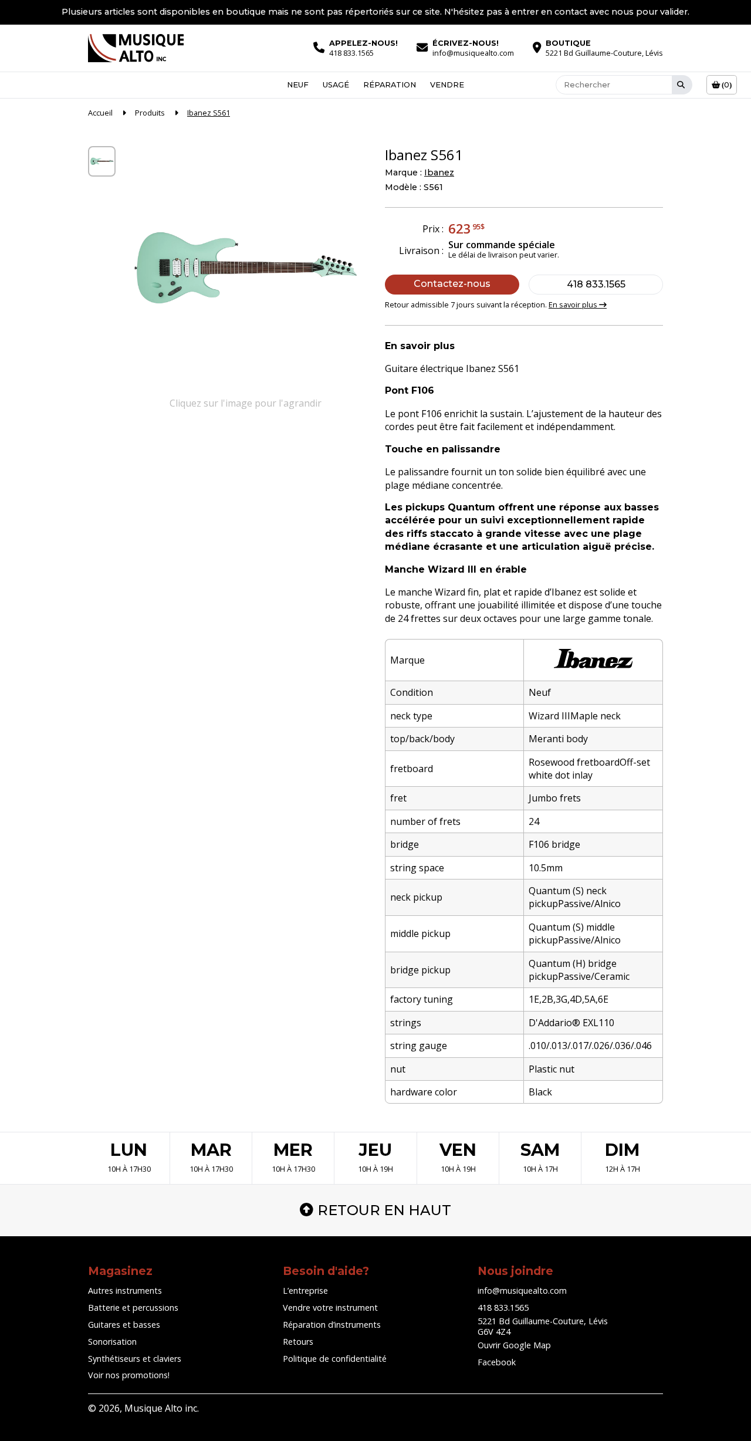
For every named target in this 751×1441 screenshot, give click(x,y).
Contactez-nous (452, 283)
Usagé (336, 84)
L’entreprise (305, 1290)
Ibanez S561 (208, 112)
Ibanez (439, 172)
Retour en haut (384, 1210)
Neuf (298, 84)
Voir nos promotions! (129, 1375)
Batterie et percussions (133, 1307)
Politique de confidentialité (335, 1358)
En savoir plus (574, 304)
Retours (298, 1341)
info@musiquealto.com (522, 1290)
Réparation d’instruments (332, 1324)
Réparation (389, 84)
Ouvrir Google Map (514, 1345)
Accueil (100, 112)
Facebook (497, 1362)
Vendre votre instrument (330, 1307)
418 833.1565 (596, 284)
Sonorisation (112, 1341)
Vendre (447, 84)
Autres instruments (125, 1290)
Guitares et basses (124, 1324)
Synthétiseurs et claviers (134, 1358)
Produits (150, 112)
